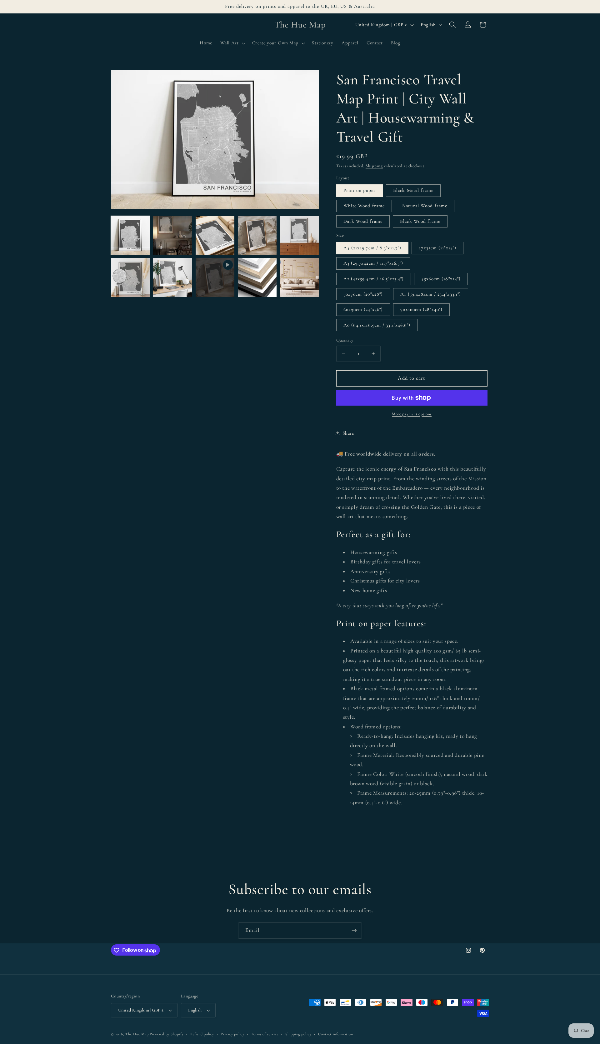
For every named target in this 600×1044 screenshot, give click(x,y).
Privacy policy (232, 1034)
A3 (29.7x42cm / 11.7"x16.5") (373, 263)
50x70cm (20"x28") (363, 294)
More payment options (412, 414)
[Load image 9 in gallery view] (299, 277)
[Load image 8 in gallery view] (257, 277)
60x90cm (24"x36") (363, 309)
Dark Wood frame (363, 221)
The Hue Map (136, 1034)
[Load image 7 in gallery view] (172, 277)
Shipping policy (298, 1034)
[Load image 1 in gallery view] (130, 235)
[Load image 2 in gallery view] (172, 235)
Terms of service (264, 1034)
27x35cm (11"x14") (437, 248)
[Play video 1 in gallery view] (215, 277)
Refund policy (202, 1034)
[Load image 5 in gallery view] (299, 235)
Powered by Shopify (166, 1034)
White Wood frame (364, 205)
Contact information (335, 1034)
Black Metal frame (413, 190)
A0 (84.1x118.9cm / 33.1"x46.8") (377, 325)
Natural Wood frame (424, 205)
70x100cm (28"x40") (421, 309)
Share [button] (348, 433)
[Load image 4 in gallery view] (257, 235)
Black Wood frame (420, 221)
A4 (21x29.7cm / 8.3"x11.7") (372, 248)
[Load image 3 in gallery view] (215, 235)
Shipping (374, 165)
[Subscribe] (354, 930)
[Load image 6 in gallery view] (130, 277)
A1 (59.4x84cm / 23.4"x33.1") (430, 294)
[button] (232, 43)
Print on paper (359, 190)
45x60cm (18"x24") (441, 279)
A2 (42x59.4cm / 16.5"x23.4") (373, 279)
